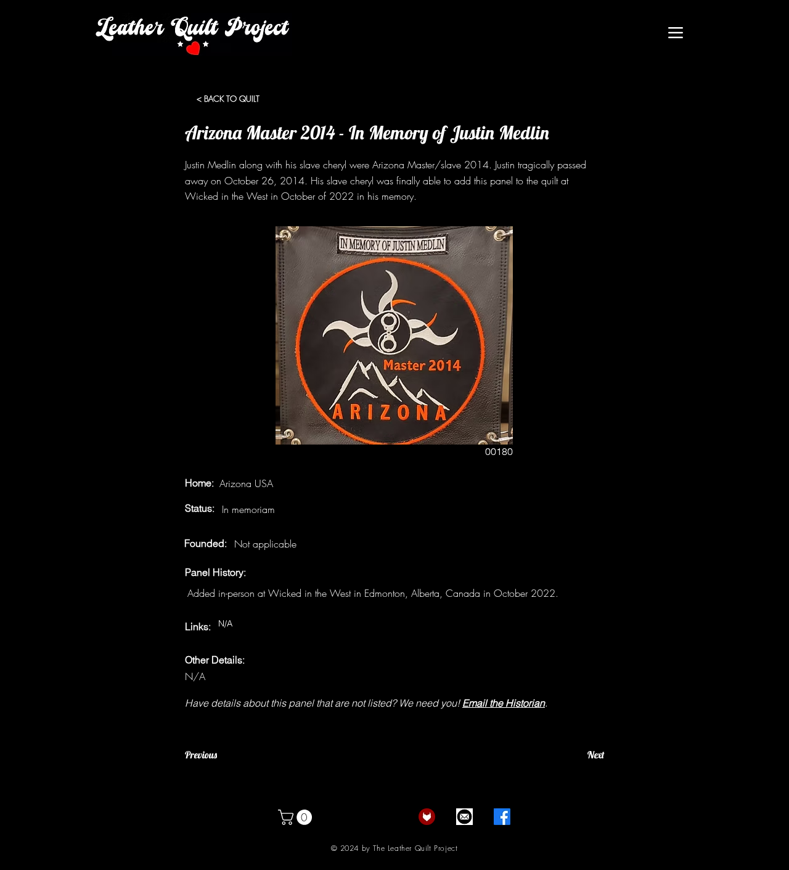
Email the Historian (503, 703)
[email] (464, 816)
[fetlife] (427, 816)
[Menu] (675, 32)
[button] (297, 817)
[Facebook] (502, 816)
